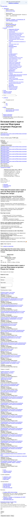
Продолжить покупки (5, 515)
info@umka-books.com (11, 24)
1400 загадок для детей (6, 379)
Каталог (5, 28)
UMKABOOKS (9, 26)
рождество (10, 246)
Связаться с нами (7, 476)
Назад (2, 511)
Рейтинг (2, 279)
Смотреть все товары (5, 167)
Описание (5, 184)
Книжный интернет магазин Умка (8, 501)
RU (7, 103)
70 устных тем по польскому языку (9, 391)
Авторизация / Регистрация (12, 109)
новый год (5, 246)
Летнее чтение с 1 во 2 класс (7, 293)
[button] (5, 97)
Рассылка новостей (7, 487)
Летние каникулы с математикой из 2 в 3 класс (11, 299)
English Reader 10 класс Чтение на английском (11, 398)
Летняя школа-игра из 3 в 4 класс (8, 325)
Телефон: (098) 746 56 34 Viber (10, 492)
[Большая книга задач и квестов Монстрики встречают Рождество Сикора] (14, 134)
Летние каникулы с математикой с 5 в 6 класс (11, 318)
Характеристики (7, 185)
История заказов (7, 485)
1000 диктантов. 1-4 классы (7, 372)
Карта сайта (6, 479)
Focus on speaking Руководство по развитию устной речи (14, 456)
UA (7, 104)
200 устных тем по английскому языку (9, 385)
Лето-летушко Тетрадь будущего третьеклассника (12, 331)
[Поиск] (16, 95)
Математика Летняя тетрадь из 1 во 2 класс (11, 337)
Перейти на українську (14, 3)
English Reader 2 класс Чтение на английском (11, 410)
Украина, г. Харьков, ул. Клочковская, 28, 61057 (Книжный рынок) (15, 20)
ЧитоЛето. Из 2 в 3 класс (6, 350)
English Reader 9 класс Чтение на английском (11, 448)
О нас (4, 90)
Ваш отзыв (3, 282)
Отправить (3, 287)
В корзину (3, 141)
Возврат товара (6, 478)
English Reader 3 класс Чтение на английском (11, 417)
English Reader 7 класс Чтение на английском (11, 435)
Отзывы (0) (5, 186)
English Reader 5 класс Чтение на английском (11, 429)
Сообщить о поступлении (6, 145)
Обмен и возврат (7, 92)
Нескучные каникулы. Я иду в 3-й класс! (10, 356)
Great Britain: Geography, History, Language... (11, 462)
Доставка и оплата (7, 91)
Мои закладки (6, 486)
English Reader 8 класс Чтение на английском (11, 442)
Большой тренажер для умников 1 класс (10, 363)
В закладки (4, 143)
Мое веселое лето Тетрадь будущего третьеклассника (13, 344)
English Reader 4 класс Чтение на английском (11, 423)
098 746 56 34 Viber (10, 10)
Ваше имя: (3, 277)
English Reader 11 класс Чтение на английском (11, 404)
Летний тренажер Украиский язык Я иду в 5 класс (12, 312)
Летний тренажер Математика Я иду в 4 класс (11, 306)
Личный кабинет (7, 483)
